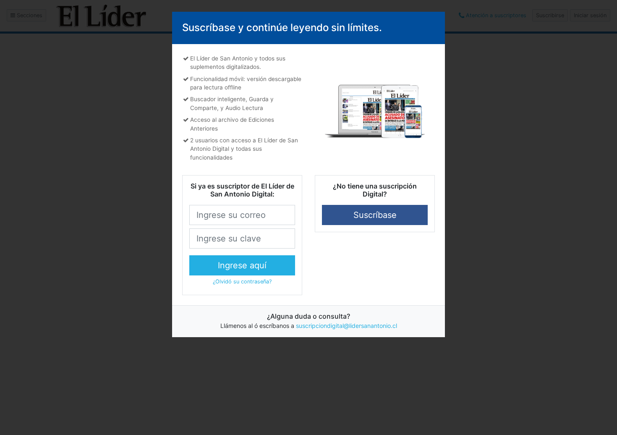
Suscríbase (375, 215)
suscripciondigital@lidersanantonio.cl (346, 325)
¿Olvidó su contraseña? (242, 281)
